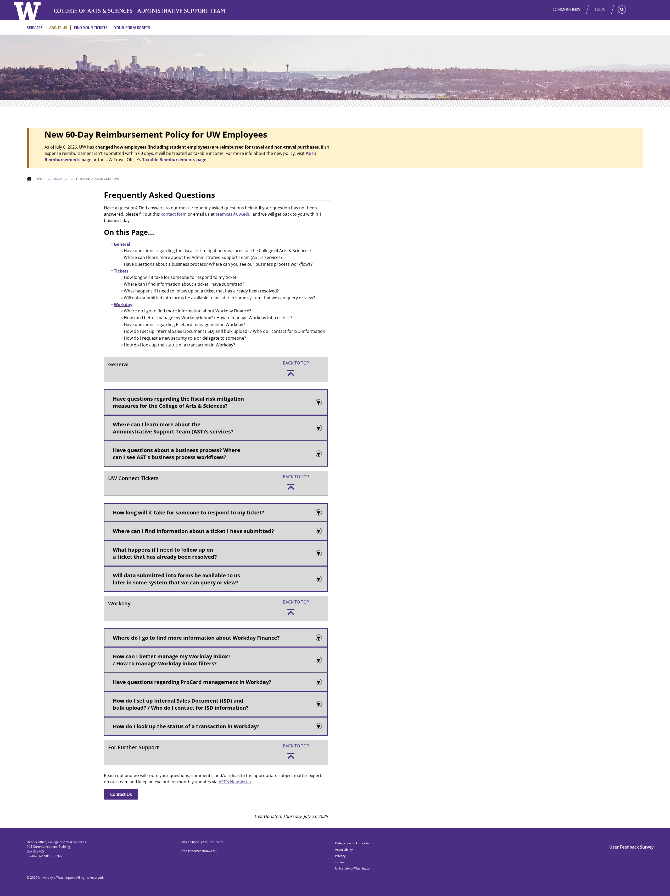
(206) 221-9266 (212, 842)
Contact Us (121, 794)
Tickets (121, 271)
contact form (174, 214)
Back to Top (296, 363)
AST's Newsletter (235, 782)
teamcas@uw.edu (233, 214)
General (122, 244)
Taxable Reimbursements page (174, 159)
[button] (618, 9)
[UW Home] (30, 11)
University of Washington (56, 877)
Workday (123, 304)
